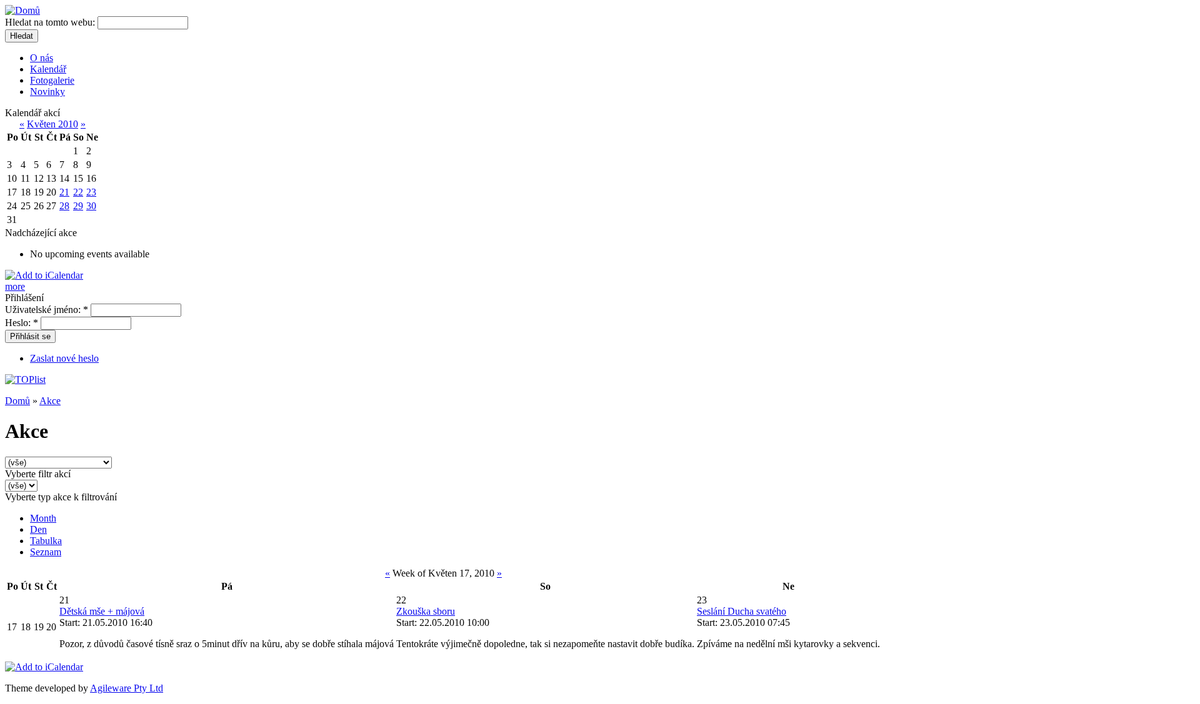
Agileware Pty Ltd (126, 688)
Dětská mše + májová (101, 611)
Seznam (45, 552)
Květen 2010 (52, 124)
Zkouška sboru (425, 611)
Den (38, 529)
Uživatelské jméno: (46, 309)
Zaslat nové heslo (64, 358)
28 (64, 206)
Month (43, 518)
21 (64, 192)
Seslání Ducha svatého (741, 611)
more (15, 286)
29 (78, 206)
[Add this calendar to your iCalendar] (44, 275)
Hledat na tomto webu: (51, 22)
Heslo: (21, 322)
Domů (17, 400)
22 (78, 192)
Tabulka (46, 540)
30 (91, 206)
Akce (50, 400)
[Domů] (22, 10)
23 (91, 192)
